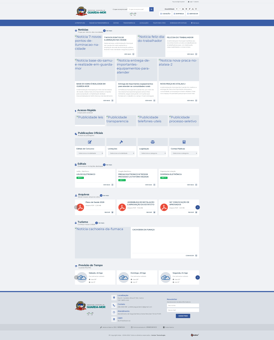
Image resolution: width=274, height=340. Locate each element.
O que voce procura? (120, 9)
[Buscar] (151, 9)
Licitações (112, 149)
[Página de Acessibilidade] (196, 9)
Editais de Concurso (85, 149)
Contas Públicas (178, 149)
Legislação (144, 149)
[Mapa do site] (192, 9)
